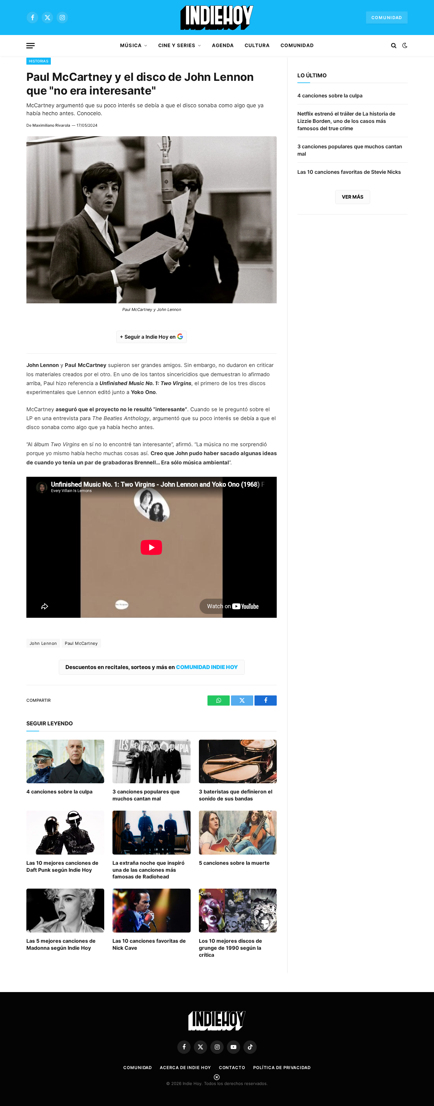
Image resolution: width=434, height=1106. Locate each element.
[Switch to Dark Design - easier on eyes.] (404, 45)
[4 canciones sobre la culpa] (65, 762)
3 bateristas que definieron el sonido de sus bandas (235, 795)
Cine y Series (177, 45)
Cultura (257, 45)
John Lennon (43, 643)
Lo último (312, 75)
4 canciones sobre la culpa (59, 791)
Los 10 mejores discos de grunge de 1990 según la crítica (230, 948)
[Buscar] (394, 46)
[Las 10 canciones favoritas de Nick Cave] (151, 911)
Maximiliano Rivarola (51, 125)
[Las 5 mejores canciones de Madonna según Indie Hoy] (65, 911)
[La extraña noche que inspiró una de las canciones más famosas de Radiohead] (151, 833)
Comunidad (386, 17)
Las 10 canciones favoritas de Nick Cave (149, 944)
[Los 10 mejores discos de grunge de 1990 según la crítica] (238, 911)
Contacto (232, 1067)
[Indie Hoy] (217, 17)
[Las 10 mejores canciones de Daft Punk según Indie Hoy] (65, 833)
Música (130, 45)
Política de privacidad (282, 1067)
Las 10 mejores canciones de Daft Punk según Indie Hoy (62, 866)
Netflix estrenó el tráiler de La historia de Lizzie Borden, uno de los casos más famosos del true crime (346, 120)
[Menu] (30, 46)
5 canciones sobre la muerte (234, 863)
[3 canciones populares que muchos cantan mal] (151, 762)
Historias (38, 61)
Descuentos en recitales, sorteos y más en (151, 667)
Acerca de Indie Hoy (185, 1067)
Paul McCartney (81, 643)
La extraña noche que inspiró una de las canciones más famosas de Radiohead (148, 870)
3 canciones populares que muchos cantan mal (146, 795)
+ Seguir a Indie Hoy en (148, 337)
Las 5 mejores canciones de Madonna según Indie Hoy (61, 944)
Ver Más (352, 197)
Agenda (223, 45)
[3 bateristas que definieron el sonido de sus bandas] (238, 762)
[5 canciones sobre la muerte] (238, 833)
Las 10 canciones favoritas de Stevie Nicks (349, 172)
